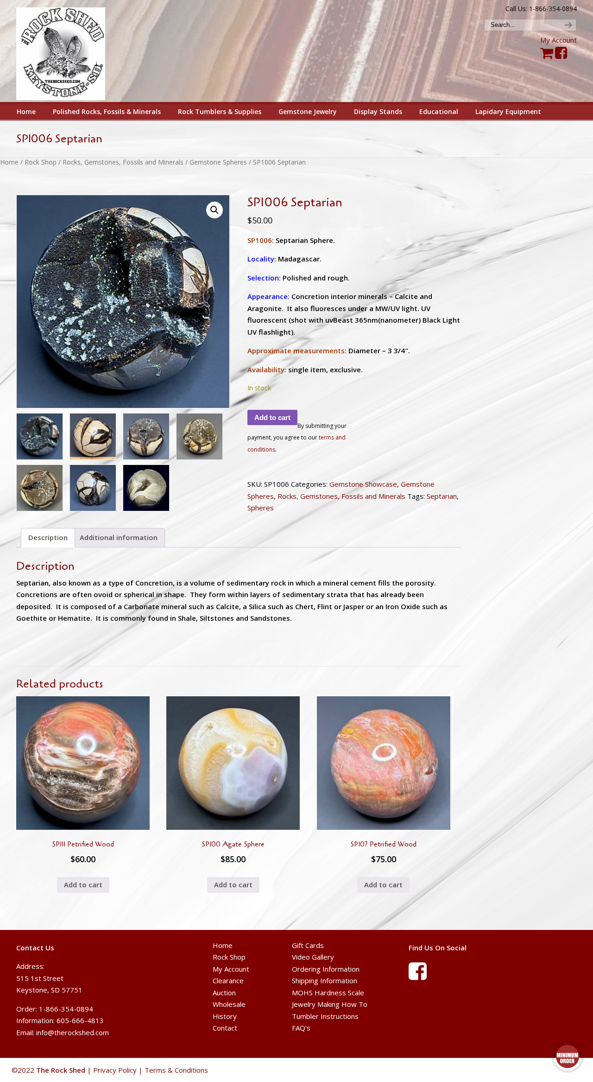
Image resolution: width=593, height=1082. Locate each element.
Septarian (442, 496)
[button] (214, 210)
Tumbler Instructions (325, 1016)
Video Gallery (313, 956)
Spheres (260, 507)
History (225, 1016)
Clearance (228, 980)
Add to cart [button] (83, 884)
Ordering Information (326, 969)
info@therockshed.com (72, 1032)
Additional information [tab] (119, 537)
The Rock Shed (71, 51)
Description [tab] (48, 537)
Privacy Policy (115, 1070)
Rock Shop (41, 162)
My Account (558, 40)
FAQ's (301, 1027)
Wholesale (229, 1004)
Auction (224, 992)
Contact (225, 1027)
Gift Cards (308, 945)
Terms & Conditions (176, 1070)
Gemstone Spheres (218, 162)
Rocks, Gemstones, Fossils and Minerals (123, 162)
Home (9, 162)
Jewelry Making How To (329, 1004)
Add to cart (272, 417)
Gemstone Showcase (363, 484)
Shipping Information (324, 980)
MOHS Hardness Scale (328, 992)
